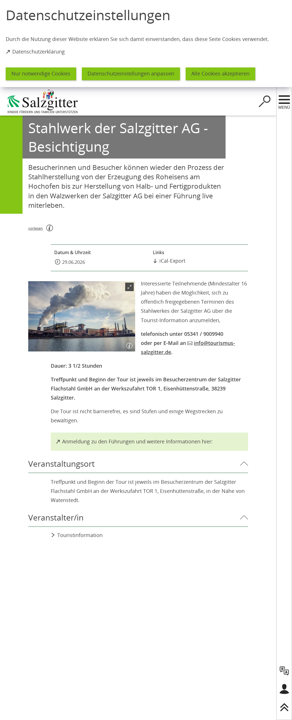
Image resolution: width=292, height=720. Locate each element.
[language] (284, 670)
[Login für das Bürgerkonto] (284, 689)
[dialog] (146, 43)
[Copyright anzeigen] (128, 344)
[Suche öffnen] (264, 101)
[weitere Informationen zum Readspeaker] (49, 228)
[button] (81, 316)
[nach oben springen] (284, 707)
